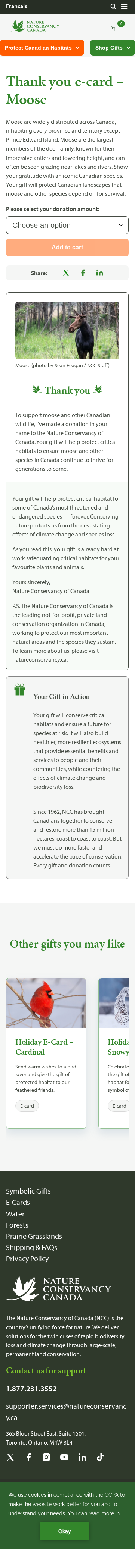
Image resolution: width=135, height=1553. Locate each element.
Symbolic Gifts (28, 1191)
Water (15, 1213)
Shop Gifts (109, 48)
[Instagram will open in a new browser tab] (46, 1459)
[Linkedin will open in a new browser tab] (82, 1459)
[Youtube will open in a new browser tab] (64, 1459)
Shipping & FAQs (31, 1247)
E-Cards (18, 1202)
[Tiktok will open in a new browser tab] (100, 1459)
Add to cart (67, 247)
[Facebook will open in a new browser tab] (28, 1459)
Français (16, 6)
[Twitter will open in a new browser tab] (10, 1459)
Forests (17, 1224)
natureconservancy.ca (39, 659)
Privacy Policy (27, 1258)
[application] (67, 1515)
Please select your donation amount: (52, 208)
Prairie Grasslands (34, 1236)
